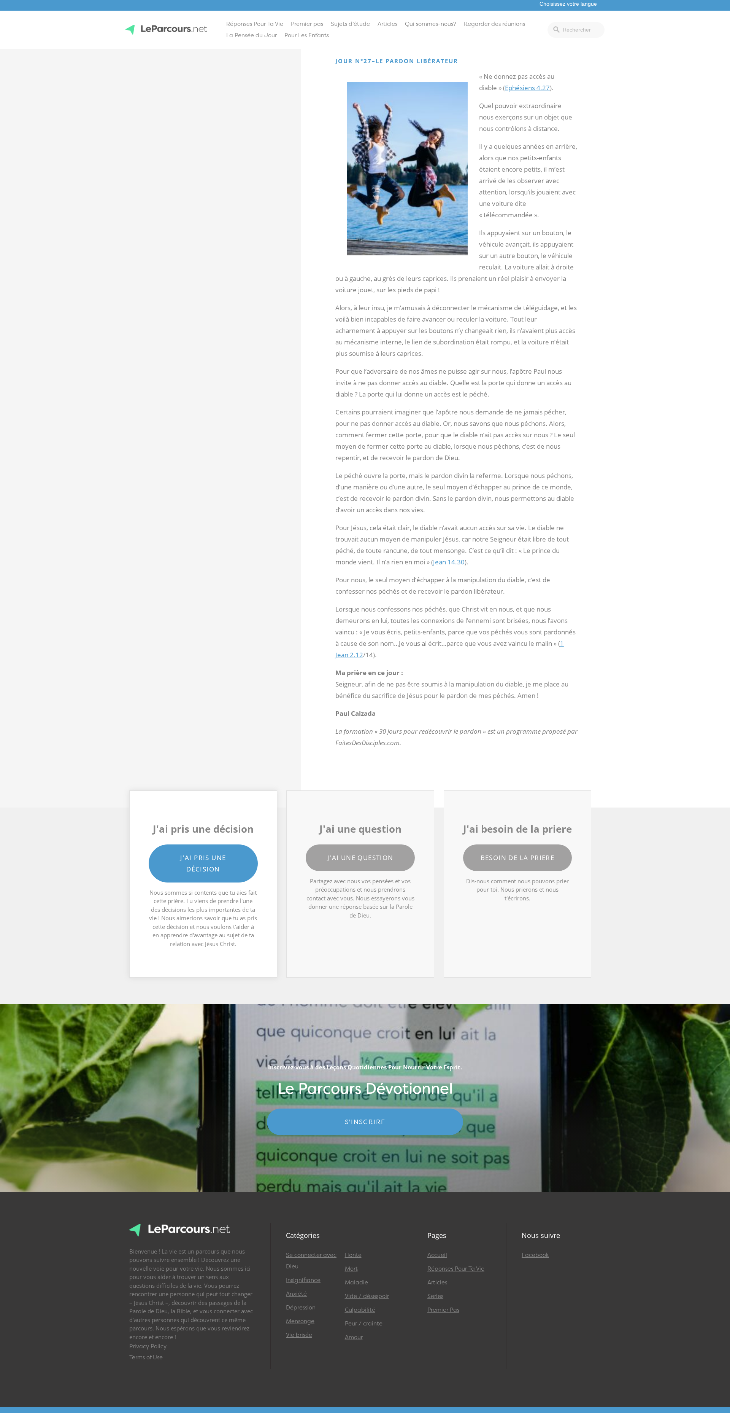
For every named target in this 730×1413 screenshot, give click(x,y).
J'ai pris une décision (203, 863)
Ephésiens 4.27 (527, 87)
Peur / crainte (363, 1323)
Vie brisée (299, 1335)
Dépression (301, 1307)
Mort (351, 1269)
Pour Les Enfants (306, 35)
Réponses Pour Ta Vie (254, 24)
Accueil (437, 1255)
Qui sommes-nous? (430, 24)
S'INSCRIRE (365, 1122)
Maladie (356, 1282)
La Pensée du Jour (251, 35)
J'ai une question (360, 857)
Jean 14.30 (449, 562)
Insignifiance (303, 1280)
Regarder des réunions (494, 24)
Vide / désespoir (367, 1296)
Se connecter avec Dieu (311, 1260)
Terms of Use (146, 1357)
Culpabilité (360, 1310)
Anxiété (296, 1294)
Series (435, 1296)
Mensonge (300, 1321)
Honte (353, 1255)
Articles (387, 24)
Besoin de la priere (518, 857)
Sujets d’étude (350, 24)
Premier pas (307, 24)
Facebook (535, 1255)
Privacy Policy (148, 1346)
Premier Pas (443, 1310)
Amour (354, 1337)
